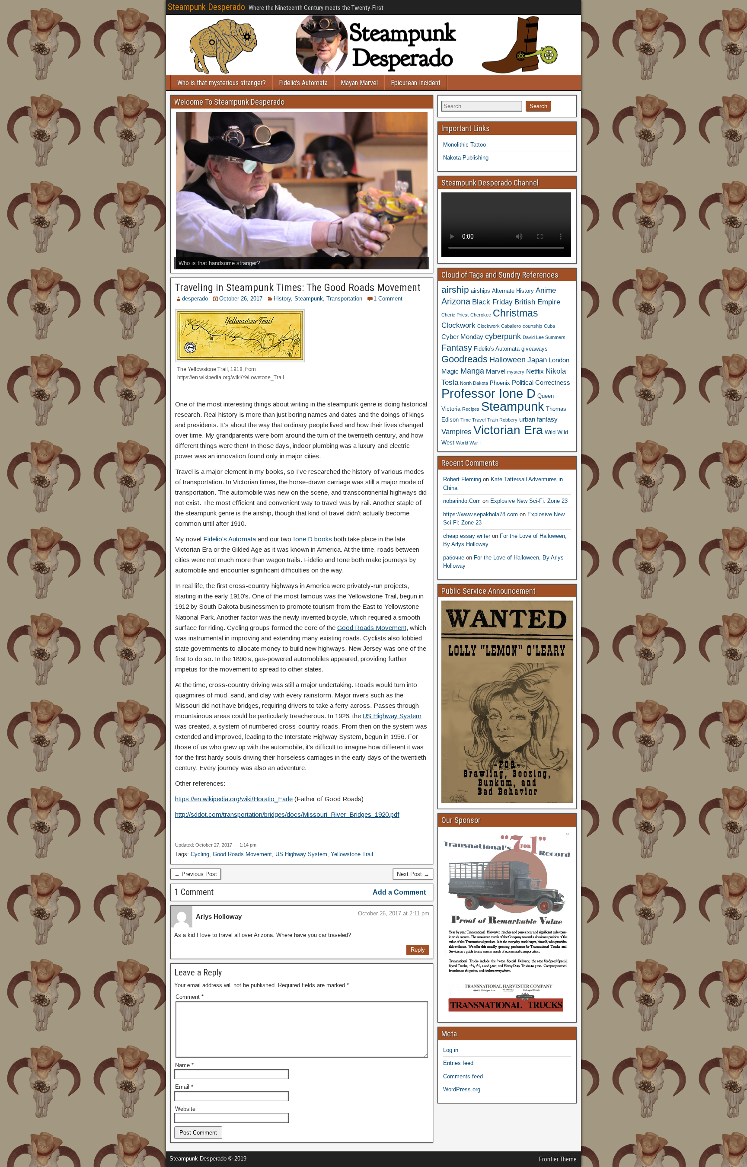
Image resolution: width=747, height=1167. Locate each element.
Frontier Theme (558, 1159)
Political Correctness (541, 382)
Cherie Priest (455, 314)
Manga (472, 370)
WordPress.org (461, 1089)
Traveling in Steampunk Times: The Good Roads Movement (298, 287)
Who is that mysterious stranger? (221, 83)
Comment (190, 997)
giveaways (534, 348)
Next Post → (413, 874)
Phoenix (500, 383)
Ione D (303, 539)
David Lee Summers (544, 337)
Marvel (495, 371)
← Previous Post (195, 874)
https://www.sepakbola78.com (480, 514)
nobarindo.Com (462, 501)
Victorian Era (508, 430)
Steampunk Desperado (206, 7)
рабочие (453, 557)
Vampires (456, 431)
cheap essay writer (466, 536)
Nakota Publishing (465, 157)
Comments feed (463, 1076)
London (559, 360)
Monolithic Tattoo (464, 144)
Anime (546, 290)
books (323, 539)
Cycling (200, 854)
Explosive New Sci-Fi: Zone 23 (529, 501)
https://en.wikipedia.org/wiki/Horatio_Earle (234, 799)
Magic (450, 371)
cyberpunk (503, 336)
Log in (450, 1050)
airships (480, 291)
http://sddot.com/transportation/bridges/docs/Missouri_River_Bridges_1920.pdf (287, 814)
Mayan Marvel (359, 83)
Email (184, 1087)
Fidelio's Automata (497, 348)
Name (184, 1065)
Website (185, 1109)
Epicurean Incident (416, 83)
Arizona (455, 301)
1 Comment (388, 298)
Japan (537, 359)
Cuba (549, 326)
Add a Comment (399, 892)
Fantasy (456, 347)
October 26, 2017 (240, 298)
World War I (468, 442)
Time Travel (472, 419)
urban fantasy (538, 419)
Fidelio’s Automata (303, 83)
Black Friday (492, 301)
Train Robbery (502, 419)
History (282, 298)
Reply (418, 949)
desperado (195, 298)
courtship (532, 326)
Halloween (507, 359)
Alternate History (513, 291)
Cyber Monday (462, 336)
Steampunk (308, 298)
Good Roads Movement (371, 627)
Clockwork (458, 325)
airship (455, 289)
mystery (515, 371)
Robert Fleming (462, 479)
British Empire (537, 301)
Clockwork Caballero (499, 326)
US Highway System (392, 715)
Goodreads (464, 359)
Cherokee (480, 314)
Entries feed (458, 1063)
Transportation (344, 298)
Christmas (515, 313)
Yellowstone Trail (352, 854)
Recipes (470, 409)
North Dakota (474, 383)
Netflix (535, 371)
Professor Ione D (488, 393)
